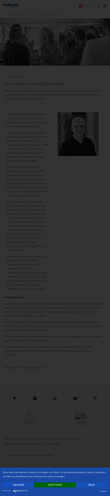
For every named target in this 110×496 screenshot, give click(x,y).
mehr (91, 484)
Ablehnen (18, 484)
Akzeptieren (55, 484)
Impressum (103, 491)
